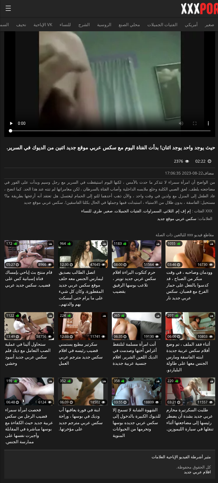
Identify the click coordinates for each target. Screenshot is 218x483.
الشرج (84, 24)
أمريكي (191, 24)
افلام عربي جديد (197, 471)
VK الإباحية (42, 24)
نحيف (21, 24)
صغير (209, 24)
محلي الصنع (129, 24)
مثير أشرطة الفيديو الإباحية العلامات (181, 457)
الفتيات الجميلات (162, 24)
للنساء (65, 24)
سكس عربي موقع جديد (176, 218)
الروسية (104, 24)
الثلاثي (169, 211)
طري (97, 211)
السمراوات (152, 211)
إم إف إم (183, 211)
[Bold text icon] (8, 8)
